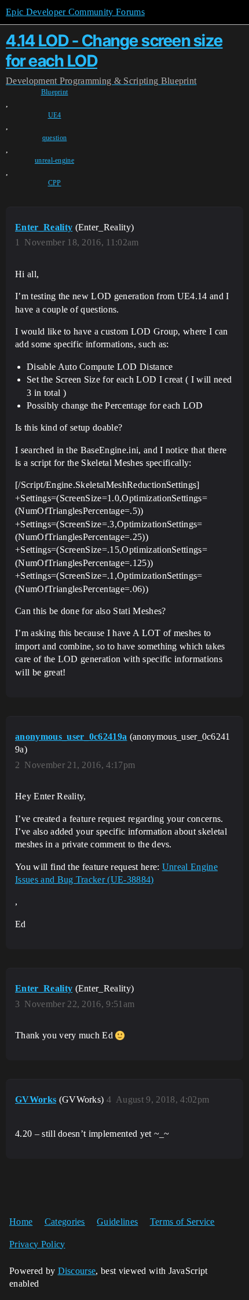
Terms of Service (182, 1221)
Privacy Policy (37, 1244)
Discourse (77, 1271)
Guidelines (117, 1221)
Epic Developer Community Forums (75, 12)
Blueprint (54, 92)
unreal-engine (54, 160)
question (54, 138)
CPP (54, 183)
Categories (65, 1221)
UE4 (54, 115)
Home (20, 1221)
